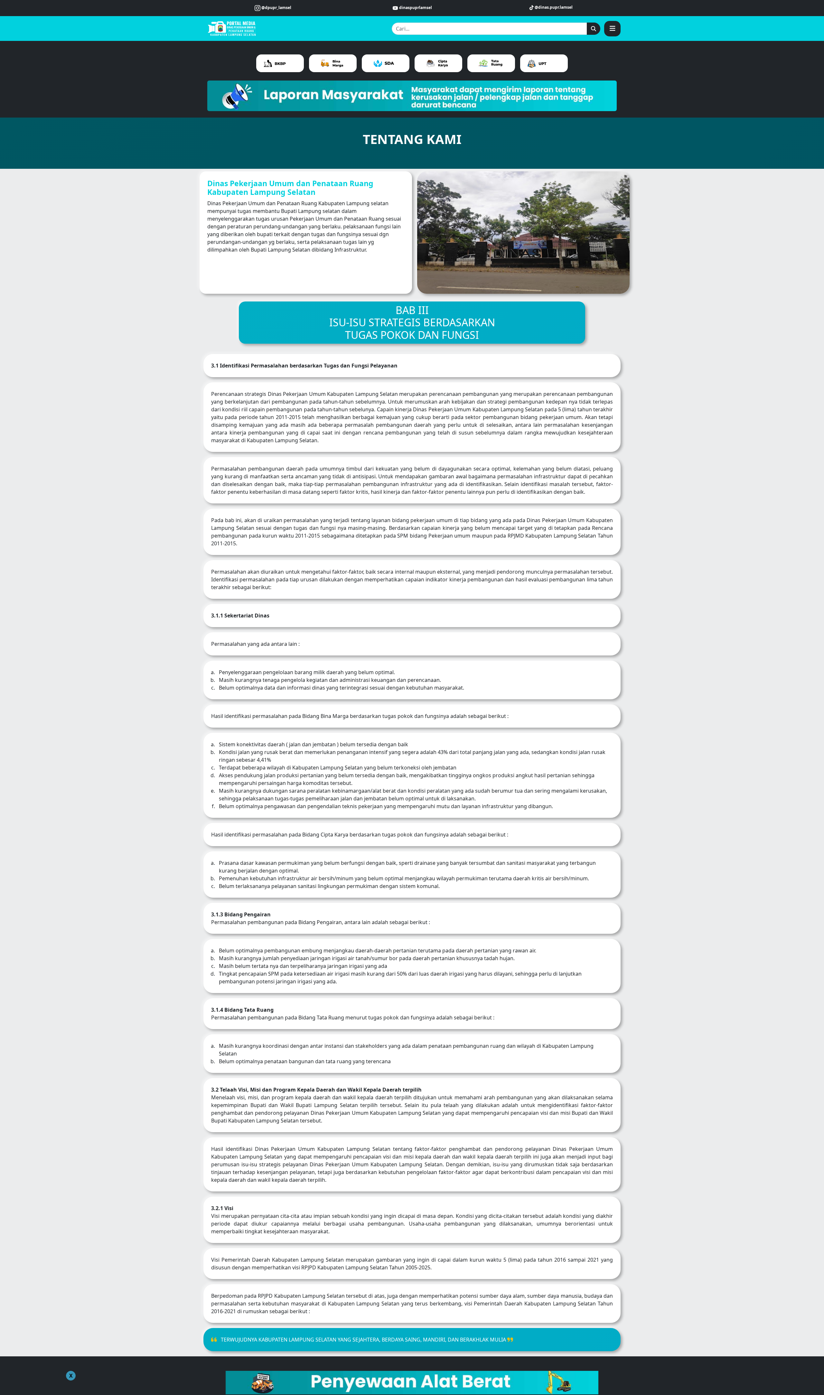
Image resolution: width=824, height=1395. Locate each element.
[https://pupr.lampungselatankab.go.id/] (232, 28)
